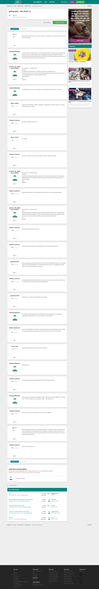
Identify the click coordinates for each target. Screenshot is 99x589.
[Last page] (18, 29)
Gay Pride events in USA (68, 583)
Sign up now (80, 40)
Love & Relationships (27, 513)
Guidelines (90, 5)
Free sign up (80, 2)
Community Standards (17, 584)
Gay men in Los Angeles (68, 574)
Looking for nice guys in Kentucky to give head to (19, 511)
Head (10, 493)
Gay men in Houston (68, 581)
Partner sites (35, 577)
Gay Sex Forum (23, 17)
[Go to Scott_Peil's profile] (15, 351)
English (65, 2)
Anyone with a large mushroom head (16, 505)
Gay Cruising (25, 495)
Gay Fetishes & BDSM (24, 501)
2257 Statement (16, 583)
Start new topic (47, 22)
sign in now (38, 471)
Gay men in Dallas (67, 576)
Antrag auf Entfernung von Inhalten (20, 581)
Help (33, 572)
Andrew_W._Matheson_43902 (14, 67)
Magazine (15, 572)
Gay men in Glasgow (53, 579)
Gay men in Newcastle (53, 577)
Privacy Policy (16, 579)
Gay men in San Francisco (69, 572)
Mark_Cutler (15, 103)
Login (72, 2)
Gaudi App (35, 579)
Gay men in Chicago (68, 577)
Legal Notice (15, 577)
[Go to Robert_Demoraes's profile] (15, 334)
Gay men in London (52, 570)
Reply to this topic (60, 22)
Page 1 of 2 (23, 28)
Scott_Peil (14, 346)
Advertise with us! (36, 583)
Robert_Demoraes (14, 328)
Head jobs (11, 517)
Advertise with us (16, 586)
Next (15, 28)
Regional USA (66, 569)
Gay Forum (15, 574)
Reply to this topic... (21, 478)
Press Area (35, 576)
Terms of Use (15, 576)
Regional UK (51, 569)
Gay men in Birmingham (53, 576)
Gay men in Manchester (53, 572)
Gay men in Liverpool (53, 574)
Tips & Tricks (35, 574)
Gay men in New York (68, 570)
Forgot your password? (37, 570)
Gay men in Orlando (68, 579)
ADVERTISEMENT (36, 582)
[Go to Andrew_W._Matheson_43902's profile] (15, 73)
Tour (14, 570)
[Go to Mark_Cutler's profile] (15, 108)
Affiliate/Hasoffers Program (38, 585)
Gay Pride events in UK (53, 581)
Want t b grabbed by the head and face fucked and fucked (21, 499)
